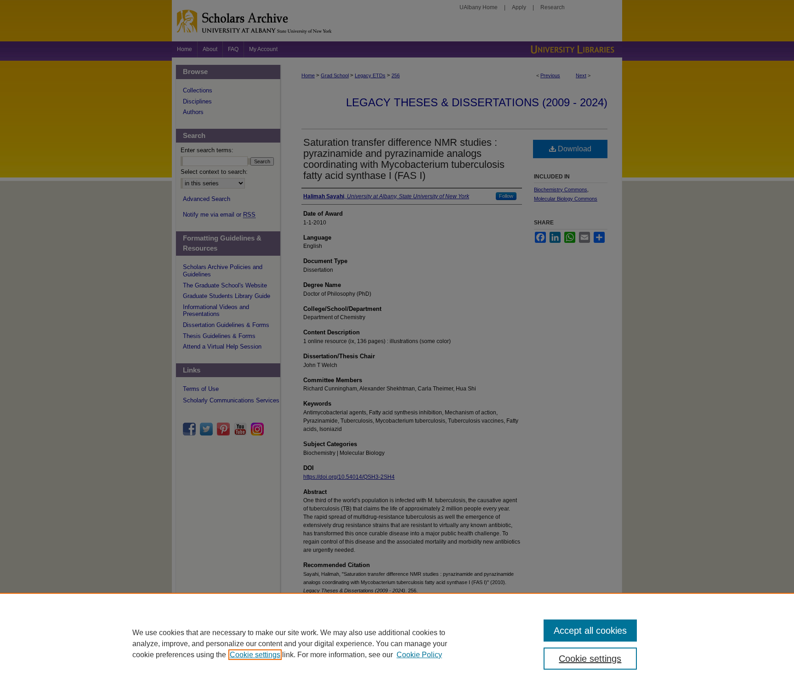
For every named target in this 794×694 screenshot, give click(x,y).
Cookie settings (255, 655)
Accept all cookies (590, 630)
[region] (397, 643)
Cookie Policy (419, 655)
